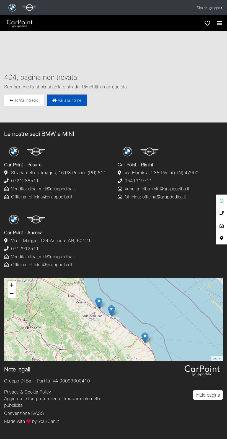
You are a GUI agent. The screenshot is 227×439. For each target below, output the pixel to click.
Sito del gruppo (209, 8)
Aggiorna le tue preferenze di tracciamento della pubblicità (52, 402)
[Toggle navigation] (220, 23)
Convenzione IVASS (24, 413)
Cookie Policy (37, 391)
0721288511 (24, 180)
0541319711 (137, 180)
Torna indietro (25, 100)
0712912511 (24, 248)
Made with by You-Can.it (31, 421)
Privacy (11, 391)
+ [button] (12, 285)
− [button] (12, 293)
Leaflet (217, 358)
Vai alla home (69, 100)
